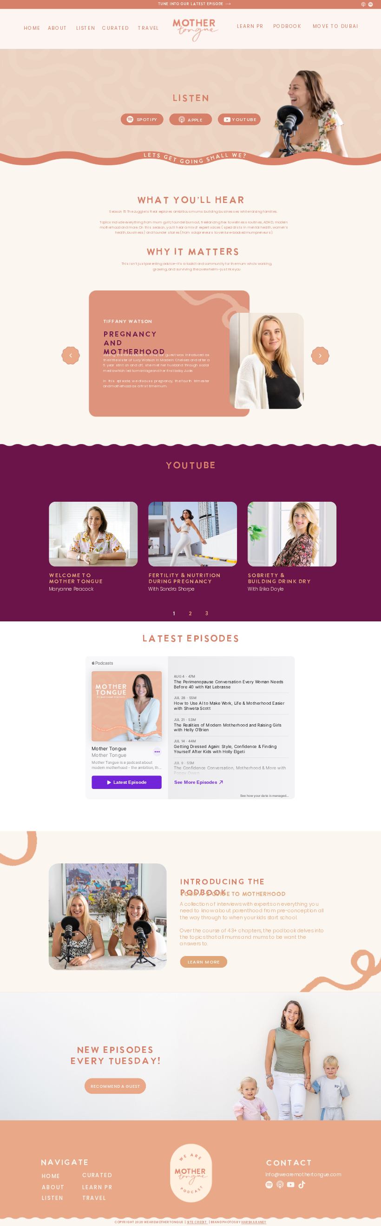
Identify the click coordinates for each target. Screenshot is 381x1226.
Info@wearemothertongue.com (303, 1175)
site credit (197, 1223)
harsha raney (254, 1223)
